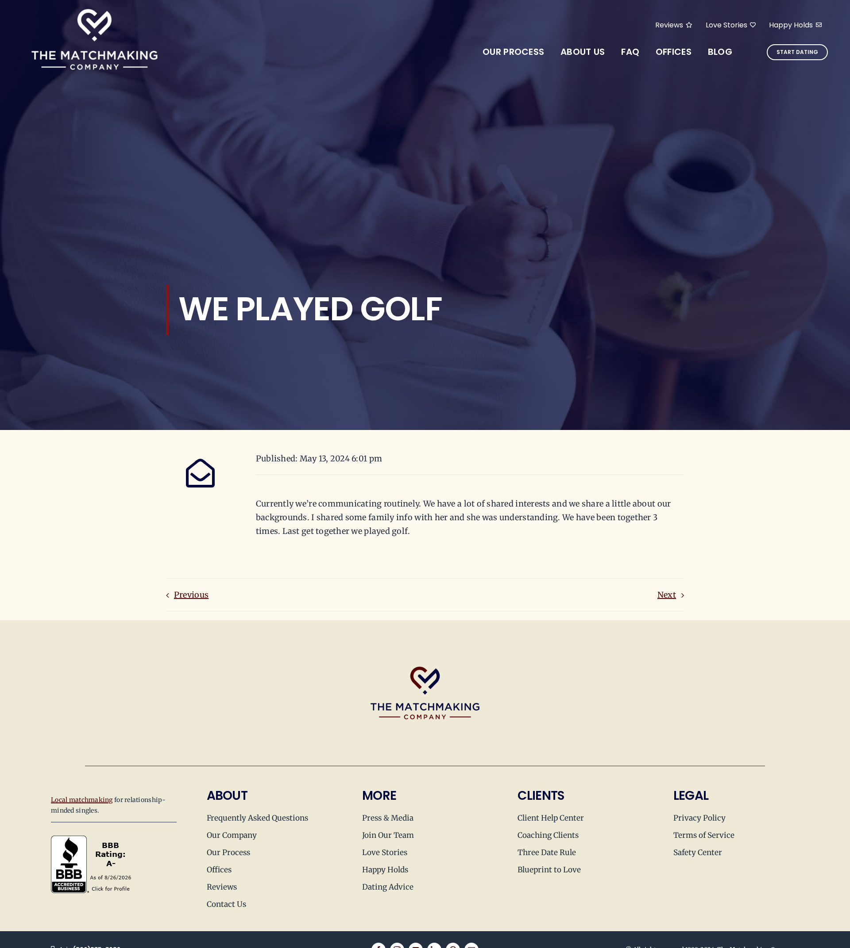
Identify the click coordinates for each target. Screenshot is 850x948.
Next (666, 595)
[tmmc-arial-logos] (94, 8)
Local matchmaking (82, 800)
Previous (191, 595)
